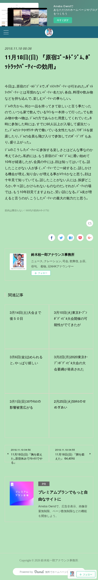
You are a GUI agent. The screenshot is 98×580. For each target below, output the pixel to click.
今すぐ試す (63, 20)
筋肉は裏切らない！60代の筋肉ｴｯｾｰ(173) (27, 210)
